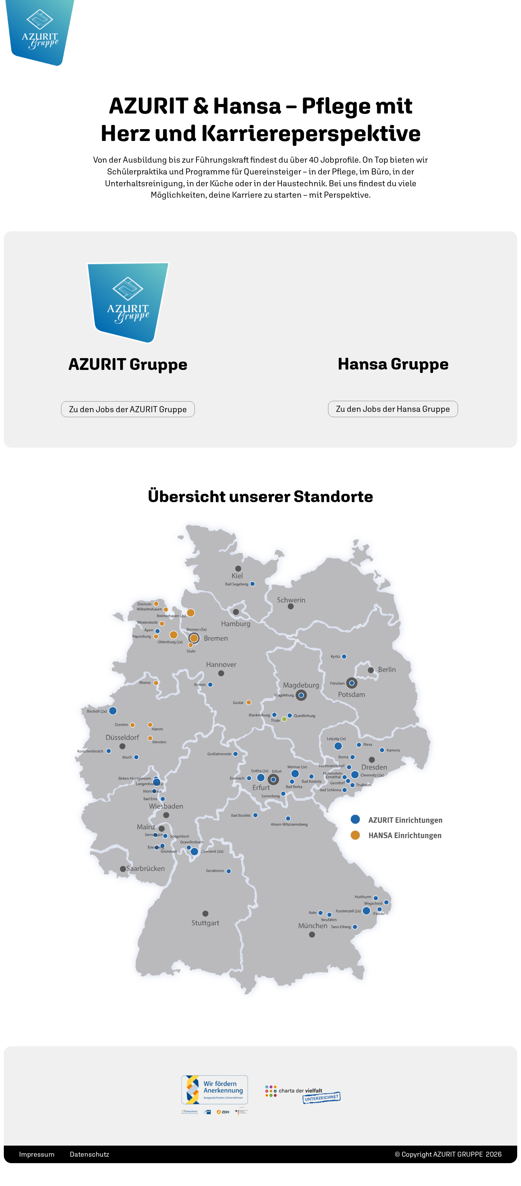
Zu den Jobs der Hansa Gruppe (393, 409)
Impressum (37, 1154)
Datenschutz (89, 1154)
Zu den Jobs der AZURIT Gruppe (128, 409)
